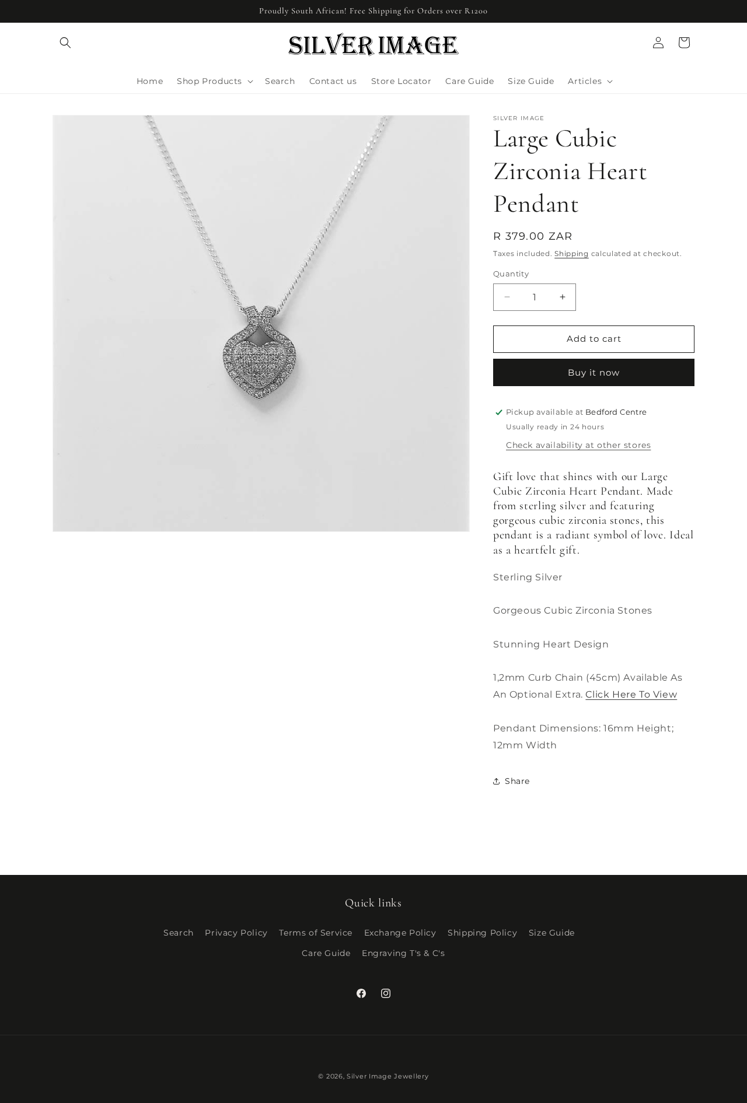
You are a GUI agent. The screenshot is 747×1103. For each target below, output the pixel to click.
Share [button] (517, 781)
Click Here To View (631, 694)
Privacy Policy (236, 932)
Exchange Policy (400, 932)
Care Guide (326, 953)
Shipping (571, 253)
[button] (65, 42)
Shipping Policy (482, 932)
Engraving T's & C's (403, 953)
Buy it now (594, 372)
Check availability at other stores (578, 445)
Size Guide (552, 932)
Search (178, 932)
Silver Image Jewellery (387, 1076)
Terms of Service (315, 932)
